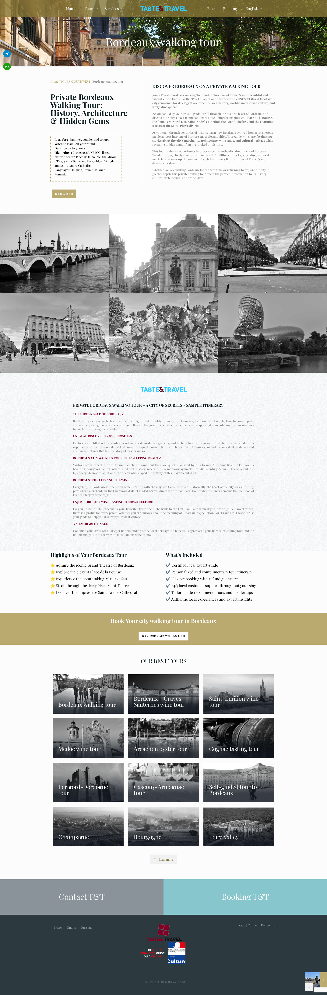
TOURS (65, 81)
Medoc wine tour (79, 748)
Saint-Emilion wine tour (233, 701)
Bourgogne (147, 837)
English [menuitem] (72, 927)
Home (54, 81)
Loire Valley (224, 837)
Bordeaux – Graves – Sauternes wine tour (160, 701)
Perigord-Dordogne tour (83, 789)
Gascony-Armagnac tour (159, 789)
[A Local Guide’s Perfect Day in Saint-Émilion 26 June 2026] (316, 979)
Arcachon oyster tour (160, 748)
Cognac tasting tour (234, 748)
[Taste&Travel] (163, 8)
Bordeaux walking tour (87, 704)
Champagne (73, 837)
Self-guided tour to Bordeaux (233, 789)
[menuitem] (58, 927)
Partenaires (269, 925)
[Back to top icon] (309, 987)
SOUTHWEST (81, 81)
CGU (242, 925)
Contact (253, 925)
